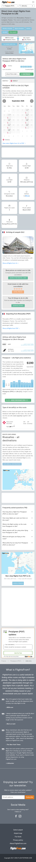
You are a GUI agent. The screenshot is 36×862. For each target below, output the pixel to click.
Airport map (18, 833)
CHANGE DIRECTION (10, 44)
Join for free (18, 653)
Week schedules (19, 28)
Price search (13, 32)
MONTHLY (5, 81)
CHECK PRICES (18, 583)
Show (27, 196)
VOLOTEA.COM (11, 74)
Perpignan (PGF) (15, 661)
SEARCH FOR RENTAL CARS (18, 278)
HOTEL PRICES (18, 292)
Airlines (28, 28)
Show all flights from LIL (10, 263)
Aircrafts (5, 32)
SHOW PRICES (25, 74)
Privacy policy (18, 840)
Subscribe (29, 797)
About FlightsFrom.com (18, 843)
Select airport (18, 830)
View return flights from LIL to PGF (13, 143)
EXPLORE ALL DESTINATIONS (12, 464)
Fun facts (18, 837)
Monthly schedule (7, 28)
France (4, 661)
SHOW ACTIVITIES (18, 305)
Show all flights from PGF (10, 328)
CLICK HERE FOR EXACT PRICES (17, 400)
